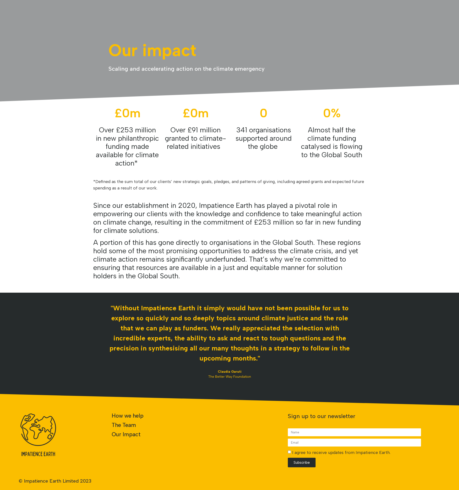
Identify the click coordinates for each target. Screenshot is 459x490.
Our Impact (126, 434)
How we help (127, 415)
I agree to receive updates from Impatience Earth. (341, 452)
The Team (124, 425)
